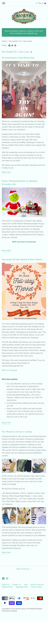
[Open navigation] (4, 3)
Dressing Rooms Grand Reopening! (18, 57)
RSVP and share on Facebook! (24, 242)
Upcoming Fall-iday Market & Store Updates (22, 259)
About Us (5, 585)
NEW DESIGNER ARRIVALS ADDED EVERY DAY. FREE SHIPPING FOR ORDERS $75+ (24, 32)
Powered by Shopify (9, 611)
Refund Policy (7, 587)
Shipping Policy (22, 587)
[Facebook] (3, 578)
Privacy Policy (36, 587)
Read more (6, 172)
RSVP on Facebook (9, 370)
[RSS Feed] (31, 51)
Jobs (26, 585)
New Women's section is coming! (17, 431)
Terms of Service (37, 585)
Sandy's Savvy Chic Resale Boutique (28, 609)
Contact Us (16, 585)
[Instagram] (7, 578)
